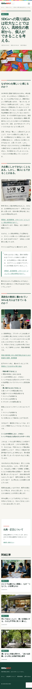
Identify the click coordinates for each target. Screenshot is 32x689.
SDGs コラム (9, 7)
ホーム (2, 7)
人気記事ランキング (11, 676)
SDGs (6, 3)
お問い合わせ (27, 676)
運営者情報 (20, 676)
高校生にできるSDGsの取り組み (11, 366)
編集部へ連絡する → (8, 542)
